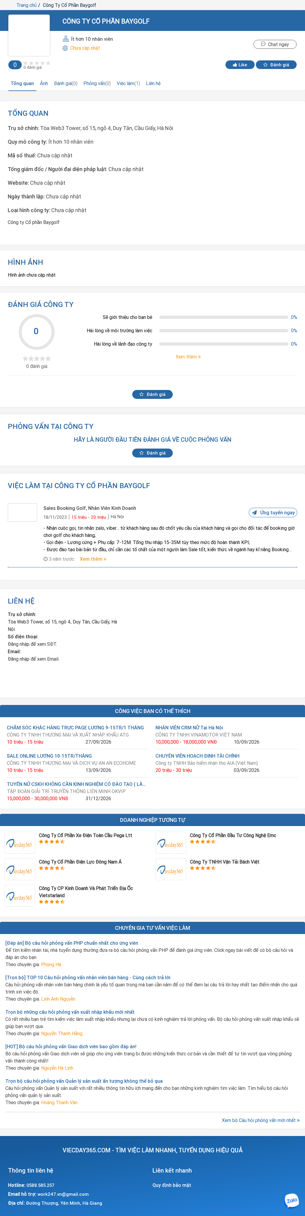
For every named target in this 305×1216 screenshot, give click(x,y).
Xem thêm (92, 559)
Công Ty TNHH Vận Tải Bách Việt (224, 862)
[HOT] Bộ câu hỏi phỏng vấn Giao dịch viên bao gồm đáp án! (70, 1046)
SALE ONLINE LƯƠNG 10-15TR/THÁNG (49, 756)
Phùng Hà (51, 964)
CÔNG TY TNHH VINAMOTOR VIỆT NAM (198, 735)
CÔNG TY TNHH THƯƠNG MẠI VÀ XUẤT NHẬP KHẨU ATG (68, 735)
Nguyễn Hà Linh (57, 1068)
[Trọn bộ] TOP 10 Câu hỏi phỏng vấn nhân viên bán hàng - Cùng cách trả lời (87, 977)
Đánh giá (279, 65)
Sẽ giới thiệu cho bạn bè (127, 317)
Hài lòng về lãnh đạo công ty (123, 344)
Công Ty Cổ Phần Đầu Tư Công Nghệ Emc (233, 835)
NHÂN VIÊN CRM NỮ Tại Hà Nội (189, 728)
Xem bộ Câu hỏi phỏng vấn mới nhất (259, 1120)
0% (294, 317)
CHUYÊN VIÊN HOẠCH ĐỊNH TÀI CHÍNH (197, 756)
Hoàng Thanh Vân (59, 1102)
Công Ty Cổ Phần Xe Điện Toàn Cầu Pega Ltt (85, 835)
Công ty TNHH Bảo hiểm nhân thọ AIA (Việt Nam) (206, 763)
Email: (14, 651)
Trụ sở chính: (22, 614)
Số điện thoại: (23, 637)
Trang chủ (26, 5)
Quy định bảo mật (171, 1185)
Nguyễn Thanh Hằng (62, 1033)
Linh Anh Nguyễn (58, 999)
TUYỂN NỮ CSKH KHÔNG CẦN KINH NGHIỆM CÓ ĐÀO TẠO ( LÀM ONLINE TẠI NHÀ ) (78, 784)
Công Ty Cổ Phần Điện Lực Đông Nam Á (80, 862)
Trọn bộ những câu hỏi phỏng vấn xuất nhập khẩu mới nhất (70, 1012)
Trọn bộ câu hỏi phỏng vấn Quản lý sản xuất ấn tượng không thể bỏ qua (84, 1081)
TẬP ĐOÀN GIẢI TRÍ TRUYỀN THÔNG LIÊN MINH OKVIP (66, 791)
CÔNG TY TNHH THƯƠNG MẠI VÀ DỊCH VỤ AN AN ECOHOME (71, 763)
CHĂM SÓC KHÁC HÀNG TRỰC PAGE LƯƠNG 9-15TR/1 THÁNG (75, 728)
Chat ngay (277, 44)
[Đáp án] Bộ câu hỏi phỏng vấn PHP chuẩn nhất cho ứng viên (71, 943)
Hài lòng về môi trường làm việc (119, 330)
